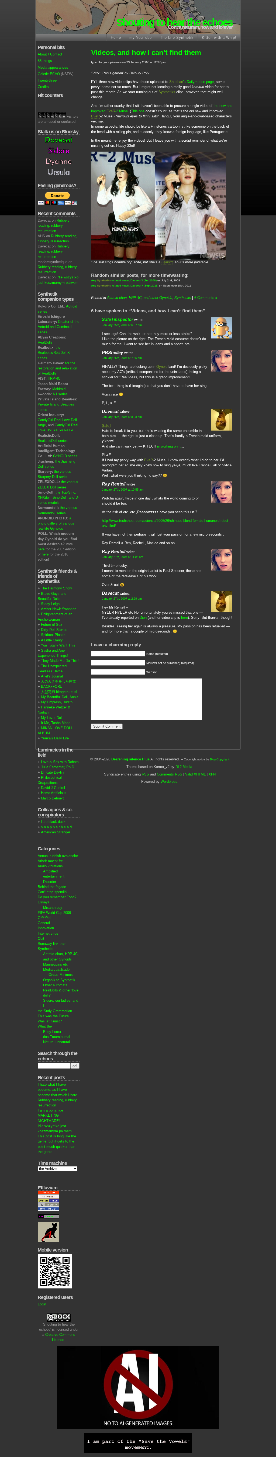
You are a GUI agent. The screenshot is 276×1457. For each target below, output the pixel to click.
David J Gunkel (53, 788)
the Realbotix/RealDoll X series (54, 352)
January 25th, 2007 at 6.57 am (122, 325)
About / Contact (50, 54)
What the (45, 1026)
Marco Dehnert (52, 798)
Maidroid (58, 389)
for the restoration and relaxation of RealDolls (57, 368)
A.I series (60, 394)
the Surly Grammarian (55, 1011)
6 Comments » (205, 298)
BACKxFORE (51, 686)
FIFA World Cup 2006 (54, 913)
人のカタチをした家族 (58, 681)
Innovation (46, 928)
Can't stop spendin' (52, 892)
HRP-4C (54, 378)
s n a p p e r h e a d (56, 827)
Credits (43, 87)
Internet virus (48, 933)
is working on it (169, 446)
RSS (145, 774)
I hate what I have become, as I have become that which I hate (57, 1089)
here (41, 549)
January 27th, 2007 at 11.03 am (122, 556)
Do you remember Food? (57, 897)
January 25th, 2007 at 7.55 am (122, 357)
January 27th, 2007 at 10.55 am (122, 489)
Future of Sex (51, 625)
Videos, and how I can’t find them (146, 52)
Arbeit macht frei (51, 861)
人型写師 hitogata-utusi (59, 692)
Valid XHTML (195, 774)
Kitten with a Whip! (219, 38)
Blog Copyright (219, 759)
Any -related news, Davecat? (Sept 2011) (124, 285)
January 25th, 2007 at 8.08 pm (122, 416)
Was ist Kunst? (50, 1021)
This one (137, 111)
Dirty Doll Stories (54, 630)
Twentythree (47, 80)
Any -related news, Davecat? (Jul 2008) (124, 280)
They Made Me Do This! (60, 661)
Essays (44, 902)
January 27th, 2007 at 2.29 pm (122, 598)
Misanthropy (52, 908)
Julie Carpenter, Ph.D (57, 767)
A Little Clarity (52, 640)
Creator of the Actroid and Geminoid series (58, 327)
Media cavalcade (56, 969)
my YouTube (140, 38)
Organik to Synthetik (59, 980)
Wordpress (169, 782)
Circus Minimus (61, 975)
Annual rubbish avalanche (58, 856)
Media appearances (53, 67)
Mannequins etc (55, 964)
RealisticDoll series (53, 441)
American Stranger (55, 832)
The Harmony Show (56, 588)
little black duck (53, 822)
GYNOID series (65, 456)
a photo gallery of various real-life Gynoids (56, 523)
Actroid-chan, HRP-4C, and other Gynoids (139, 298)
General (44, 923)
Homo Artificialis (53, 793)
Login (42, 1304)
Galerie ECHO (49, 74)
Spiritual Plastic (53, 635)
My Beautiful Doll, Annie (59, 697)
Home (116, 38)
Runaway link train (52, 944)
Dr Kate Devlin (52, 772)
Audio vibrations (50, 866)
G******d (44, 918)
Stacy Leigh (50, 604)
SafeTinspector (117, 319)
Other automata (55, 985)
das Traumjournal (56, 1037)
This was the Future (53, 1016)
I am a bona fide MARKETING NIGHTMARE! (50, 1115)
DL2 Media (183, 767)
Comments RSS (169, 774)
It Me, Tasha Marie (55, 723)
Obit (41, 939)
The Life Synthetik (177, 38)
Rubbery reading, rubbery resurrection (54, 225)
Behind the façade (52, 887)
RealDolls (45, 342)
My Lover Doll (52, 718)
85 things (45, 61)
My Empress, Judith (57, 702)
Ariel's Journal (52, 676)
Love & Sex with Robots (60, 762)
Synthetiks (46, 949)
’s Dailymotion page (191, 82)
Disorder (49, 882)
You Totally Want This (58, 645)
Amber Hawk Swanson (58, 609)
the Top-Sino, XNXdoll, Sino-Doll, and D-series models (58, 497)
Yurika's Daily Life (55, 738)
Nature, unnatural (56, 1042)
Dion (143, 618)
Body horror (52, 1032)
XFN (212, 774)
